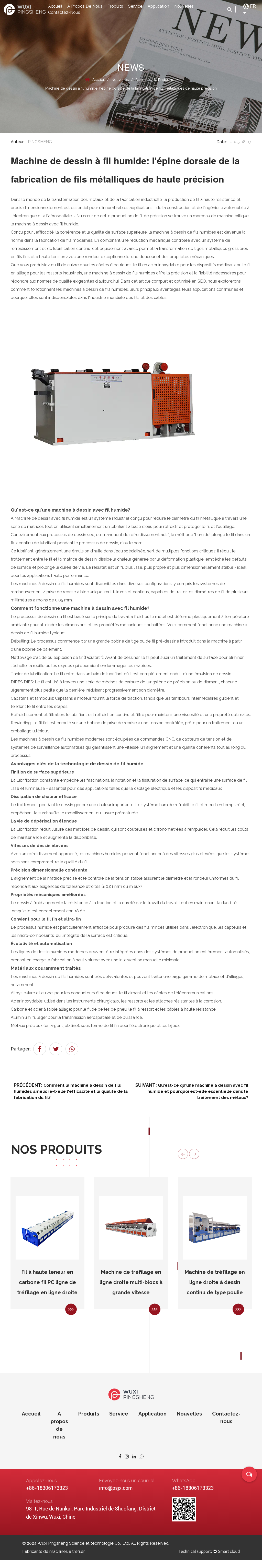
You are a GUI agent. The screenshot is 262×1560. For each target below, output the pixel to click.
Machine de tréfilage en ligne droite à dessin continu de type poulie (215, 1282)
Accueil (55, 6)
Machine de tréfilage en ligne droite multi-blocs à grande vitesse (131, 1282)
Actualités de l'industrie (154, 80)
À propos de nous (84, 6)
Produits (115, 6)
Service (135, 6)
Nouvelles (184, 6)
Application (158, 6)
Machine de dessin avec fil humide (48, 518)
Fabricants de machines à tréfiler (53, 1551)
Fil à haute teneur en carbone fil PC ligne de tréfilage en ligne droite (47, 1282)
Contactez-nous (64, 12)
